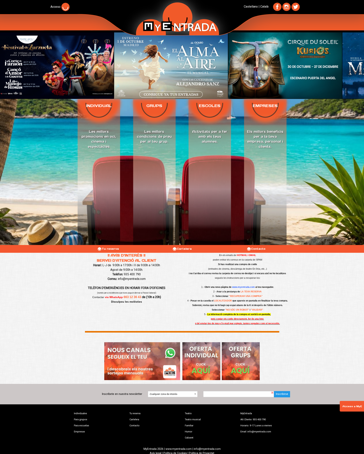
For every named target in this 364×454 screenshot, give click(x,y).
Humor (188, 431)
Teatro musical (193, 419)
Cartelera (184, 248)
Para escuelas (81, 425)
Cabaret (189, 437)
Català (264, 6)
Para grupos (80, 419)
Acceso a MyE (352, 406)
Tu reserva (110, 248)
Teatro (188, 413)
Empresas (79, 431)
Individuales (80, 413)
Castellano (251, 6)
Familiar (189, 425)
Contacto (258, 248)
